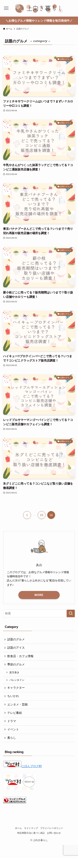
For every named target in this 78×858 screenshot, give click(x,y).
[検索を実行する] (71, 613)
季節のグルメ (16, 664)
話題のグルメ (16, 639)
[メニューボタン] (6, 8)
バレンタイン (16, 680)
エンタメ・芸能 (17, 704)
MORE (39, 595)
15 (41, 515)
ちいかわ (13, 696)
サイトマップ (31, 828)
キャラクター (16, 687)
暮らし (11, 737)
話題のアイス (16, 647)
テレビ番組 (14, 712)
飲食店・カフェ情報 (20, 656)
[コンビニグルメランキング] (14, 802)
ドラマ (11, 721)
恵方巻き (14, 672)
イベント (13, 729)
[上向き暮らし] (39, 8)
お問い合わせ (54, 833)
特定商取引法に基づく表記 (31, 833)
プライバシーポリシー (51, 828)
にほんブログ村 (31, 766)
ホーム (18, 828)
